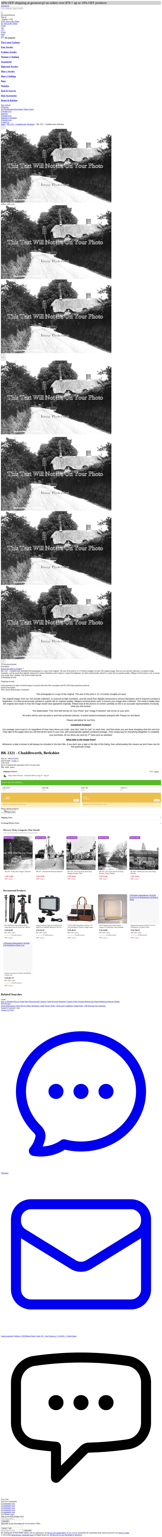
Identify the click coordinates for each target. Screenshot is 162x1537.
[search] (2, 13)
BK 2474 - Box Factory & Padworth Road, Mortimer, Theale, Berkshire (111, 872)
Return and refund (92, 1002)
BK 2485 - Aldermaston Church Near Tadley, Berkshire (143, 872)
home (3, 124)
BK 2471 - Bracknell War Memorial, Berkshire (49, 871)
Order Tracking (79, 1002)
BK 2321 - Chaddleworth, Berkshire (21, 124)
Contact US (5, 1010)
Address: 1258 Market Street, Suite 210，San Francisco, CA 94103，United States (45, 1336)
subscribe (5, 1521)
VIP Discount (89, 1006)
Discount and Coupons (37, 1002)
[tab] (81, 690)
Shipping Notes (6, 817)
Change (156, 771)
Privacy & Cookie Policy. (56, 1533)
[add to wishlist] (2, 812)
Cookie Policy (78, 1006)
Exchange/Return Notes (10, 823)
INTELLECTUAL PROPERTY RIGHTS (66, 1535)
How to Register (7, 1002)
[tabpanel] (81, 720)
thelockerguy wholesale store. (23, 1535)
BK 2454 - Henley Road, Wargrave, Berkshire (18, 871)
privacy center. (123, 1533)
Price (27, 1002)
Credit (49, 1002)
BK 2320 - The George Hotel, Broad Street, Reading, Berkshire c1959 (80, 872)
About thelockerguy (8, 1006)
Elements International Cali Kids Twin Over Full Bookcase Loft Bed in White (143, 926)
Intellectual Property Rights (109, 1002)
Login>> (10, 879)
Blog (18, 1006)
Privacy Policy (50, 1006)
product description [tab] (8, 688)
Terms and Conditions (64, 1006)
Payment (55, 1002)
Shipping (62, 1002)
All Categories (100, 1006)
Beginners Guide (38, 1006)
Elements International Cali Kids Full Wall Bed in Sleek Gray (18, 974)
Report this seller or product (11, 669)
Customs (69, 1002)
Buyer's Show (26, 1006)
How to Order (19, 1002)
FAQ (12, 1010)
